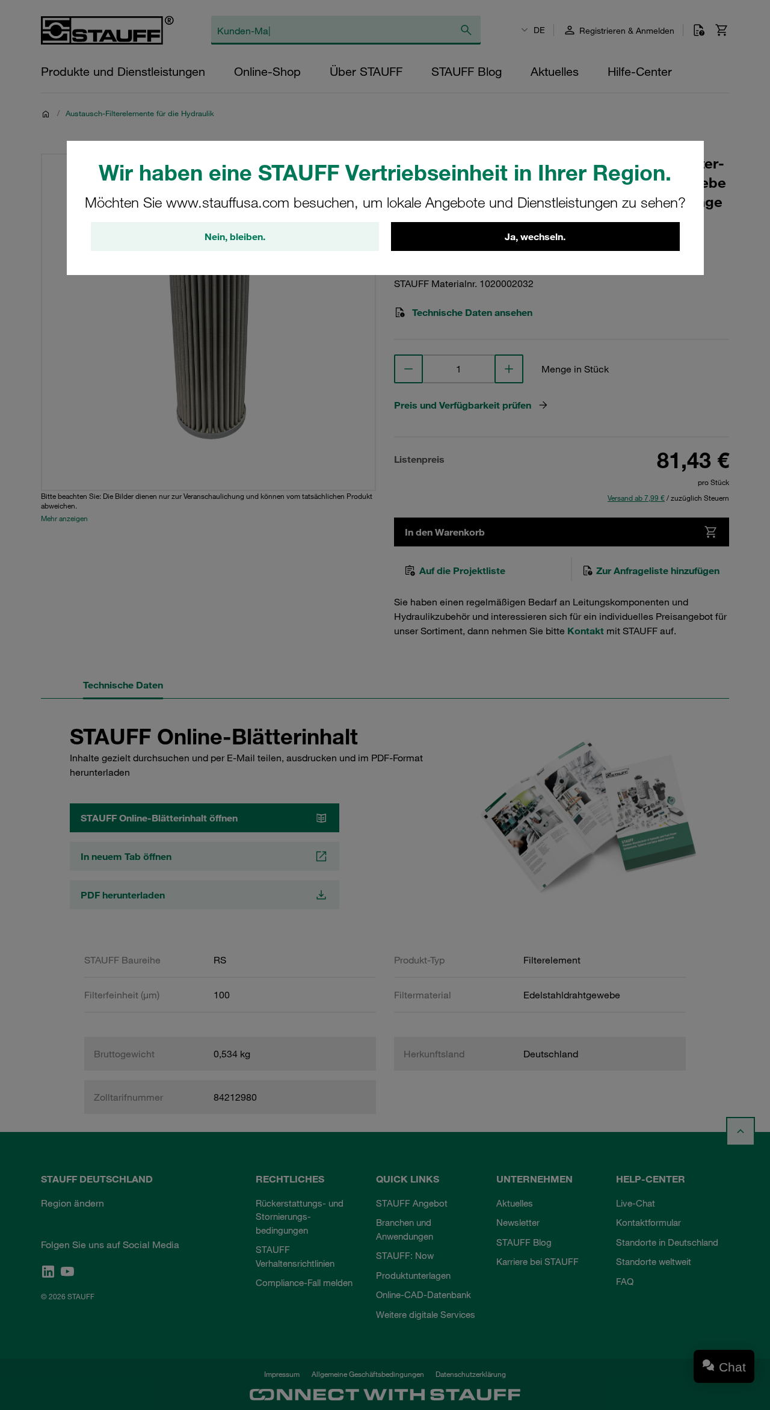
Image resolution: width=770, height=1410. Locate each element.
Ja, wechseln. (535, 236)
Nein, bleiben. (235, 236)
